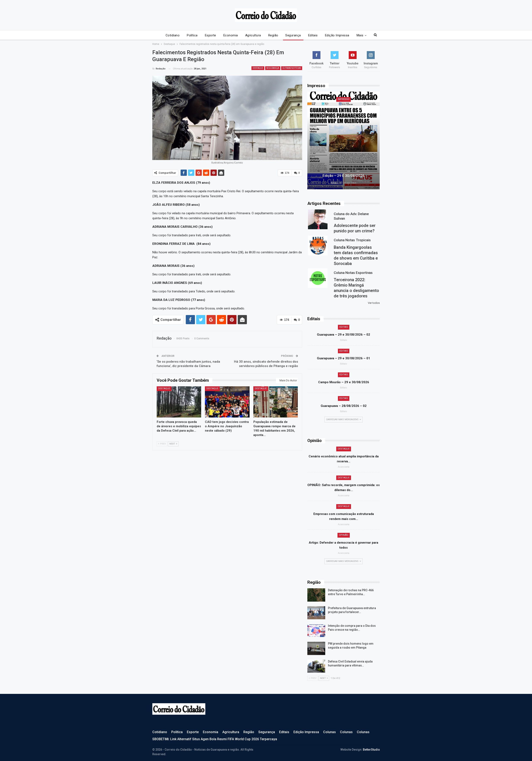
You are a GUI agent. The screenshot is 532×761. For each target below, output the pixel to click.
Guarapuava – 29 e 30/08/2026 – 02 (343, 334)
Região (273, 35)
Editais (313, 35)
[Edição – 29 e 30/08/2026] (343, 140)
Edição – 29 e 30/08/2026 (344, 176)
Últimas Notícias (291, 68)
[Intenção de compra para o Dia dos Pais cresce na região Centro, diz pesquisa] (316, 630)
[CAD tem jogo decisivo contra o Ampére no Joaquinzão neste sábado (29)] (227, 401)
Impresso (343, 99)
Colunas (329, 732)
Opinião (343, 535)
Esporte (210, 35)
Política (192, 35)
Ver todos (374, 302)
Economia (230, 35)
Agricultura (253, 35)
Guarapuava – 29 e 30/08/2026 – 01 (343, 358)
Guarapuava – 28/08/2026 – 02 (344, 406)
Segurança (293, 35)
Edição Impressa (337, 35)
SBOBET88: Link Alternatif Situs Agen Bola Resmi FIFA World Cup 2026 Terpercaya (214, 739)
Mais (360, 35)
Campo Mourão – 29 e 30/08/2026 (343, 382)
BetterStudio (371, 749)
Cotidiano (173, 35)
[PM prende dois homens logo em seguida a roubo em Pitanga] (316, 648)
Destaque (258, 68)
